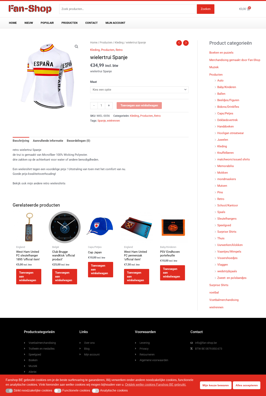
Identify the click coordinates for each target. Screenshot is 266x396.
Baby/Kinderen (226, 87)
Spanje (102, 120)
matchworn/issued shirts (233, 159)
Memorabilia (225, 166)
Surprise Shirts (226, 231)
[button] (76, 46)
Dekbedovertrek (227, 120)
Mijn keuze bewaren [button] (216, 385)
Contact (91, 22)
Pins (220, 192)
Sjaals (221, 212)
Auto (220, 80)
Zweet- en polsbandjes (232, 278)
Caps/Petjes (225, 113)
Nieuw (29, 22)
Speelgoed (224, 225)
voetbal (214, 292)
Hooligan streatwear (230, 133)
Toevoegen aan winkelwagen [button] (27, 276)
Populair (47, 22)
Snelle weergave (28, 239)
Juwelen (222, 139)
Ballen (221, 93)
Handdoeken (225, 126)
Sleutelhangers (227, 218)
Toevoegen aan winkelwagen (139, 105)
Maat (93, 82)
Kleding (119, 42)
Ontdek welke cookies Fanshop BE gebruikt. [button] (155, 384)
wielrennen (113, 120)
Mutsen (222, 185)
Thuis (221, 238)
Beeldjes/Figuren (228, 100)
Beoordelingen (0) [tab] (78, 140)
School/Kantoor (227, 205)
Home (13, 22)
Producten (70, 22)
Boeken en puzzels (221, 52)
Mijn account (115, 22)
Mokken (222, 172)
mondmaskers (226, 179)
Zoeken (206, 9)
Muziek (214, 67)
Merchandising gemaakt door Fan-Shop (234, 60)
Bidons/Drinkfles (228, 107)
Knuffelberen (225, 153)
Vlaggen (222, 264)
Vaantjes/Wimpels (229, 251)
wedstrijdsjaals (227, 271)
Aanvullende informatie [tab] (48, 140)
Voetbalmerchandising (224, 300)
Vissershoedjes (227, 258)
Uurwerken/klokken (230, 245)
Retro (119, 50)
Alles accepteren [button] (247, 385)
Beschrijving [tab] (21, 140)
